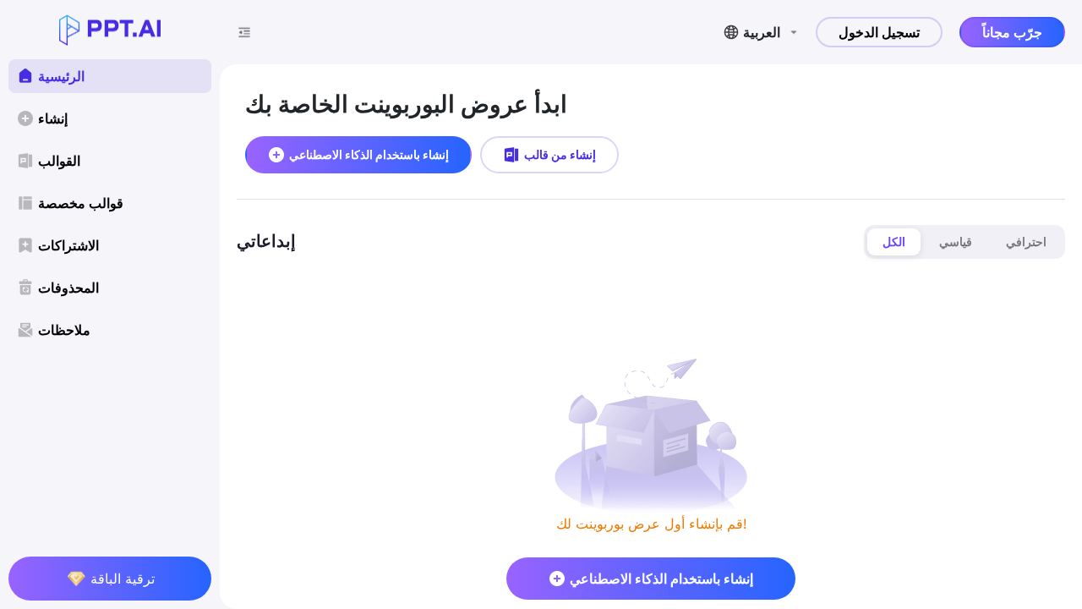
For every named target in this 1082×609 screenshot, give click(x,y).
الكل (894, 241)
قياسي (955, 241)
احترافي (1026, 241)
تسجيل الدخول (879, 32)
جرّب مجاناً (1012, 32)
